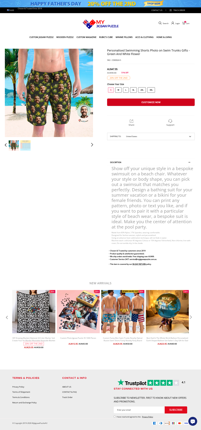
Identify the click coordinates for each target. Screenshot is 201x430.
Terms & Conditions (21, 397)
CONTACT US (156, 10)
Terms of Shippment (21, 392)
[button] (11, 92)
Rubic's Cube (106, 37)
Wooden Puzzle (65, 37)
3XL (151, 90)
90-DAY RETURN (139, 264)
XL (133, 90)
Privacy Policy (18, 386)
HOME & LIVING (164, 37)
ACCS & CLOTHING (144, 37)
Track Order (179, 10)
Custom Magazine (86, 37)
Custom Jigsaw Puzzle (41, 37)
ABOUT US (66, 386)
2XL (142, 90)
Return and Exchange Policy (24, 402)
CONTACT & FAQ (69, 392)
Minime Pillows (124, 37)
